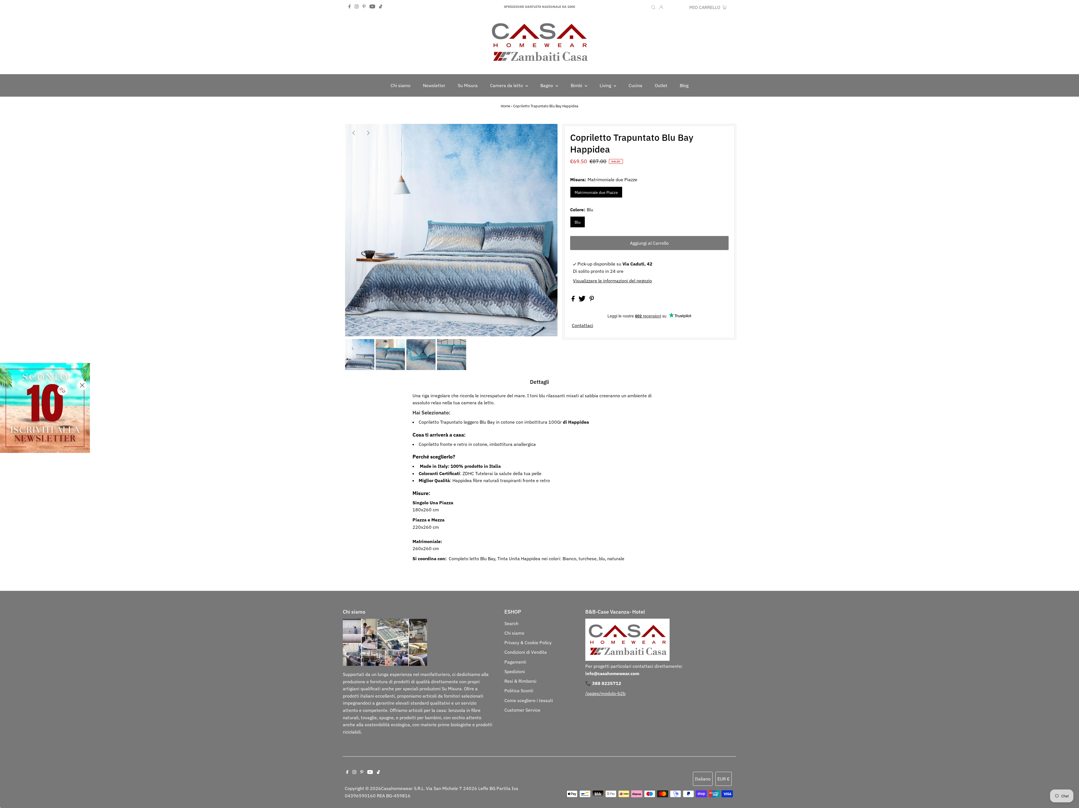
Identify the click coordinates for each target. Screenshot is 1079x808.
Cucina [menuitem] (635, 85)
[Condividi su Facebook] (574, 300)
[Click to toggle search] (653, 6)
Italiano (703, 779)
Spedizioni (514, 671)
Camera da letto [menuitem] (507, 85)
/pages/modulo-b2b (605, 693)
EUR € (680, 7)
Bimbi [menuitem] (577, 85)
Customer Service (522, 710)
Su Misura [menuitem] (468, 85)
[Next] (368, 133)
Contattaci (582, 325)
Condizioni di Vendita (525, 652)
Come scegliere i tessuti (528, 700)
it (669, 7)
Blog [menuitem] (684, 85)
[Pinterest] (364, 6)
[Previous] (354, 133)
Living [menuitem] (606, 85)
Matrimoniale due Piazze (596, 192)
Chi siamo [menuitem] (401, 85)
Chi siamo (514, 633)
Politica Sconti (518, 690)
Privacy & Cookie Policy (528, 642)
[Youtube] (372, 6)
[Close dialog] (82, 385)
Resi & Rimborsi (520, 681)
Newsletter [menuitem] (434, 85)
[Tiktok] (381, 6)
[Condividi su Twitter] (583, 300)
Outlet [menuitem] (661, 85)
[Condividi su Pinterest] (592, 300)
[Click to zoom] (548, 133)
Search (511, 623)
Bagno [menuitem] (547, 85)
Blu (578, 222)
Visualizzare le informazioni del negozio (612, 280)
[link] (45, 408)
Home (505, 106)
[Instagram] (356, 6)
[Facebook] (349, 6)
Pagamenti (515, 662)
